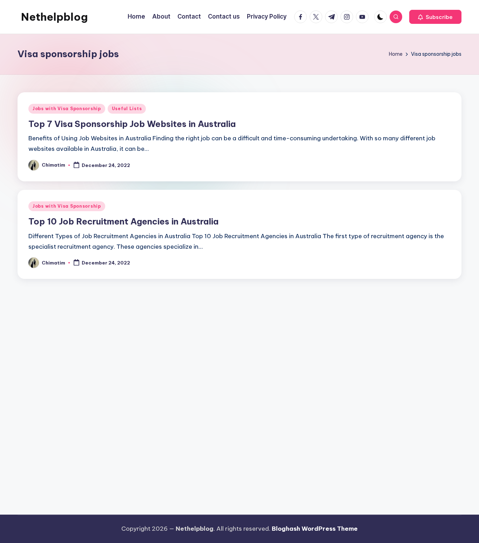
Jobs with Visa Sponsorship (67, 108)
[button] (435, 17)
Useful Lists (127, 108)
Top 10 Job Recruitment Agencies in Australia (123, 221)
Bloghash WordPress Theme (315, 528)
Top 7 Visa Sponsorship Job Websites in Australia (132, 124)
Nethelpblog (54, 17)
